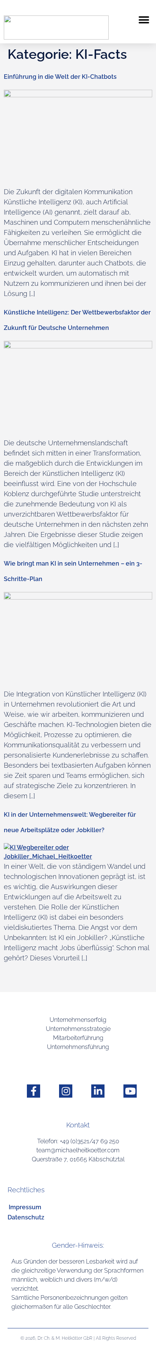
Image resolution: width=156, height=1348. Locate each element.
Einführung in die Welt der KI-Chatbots (60, 76)
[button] (143, 19)
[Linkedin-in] (98, 1091)
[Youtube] (130, 1091)
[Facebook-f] (33, 1091)
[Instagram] (65, 1091)
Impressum (25, 1207)
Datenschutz (26, 1217)
